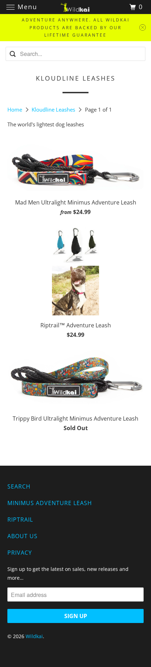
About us (22, 536)
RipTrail (20, 519)
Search (19, 486)
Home (15, 109)
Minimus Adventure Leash (49, 503)
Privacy (19, 552)
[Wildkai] (75, 7)
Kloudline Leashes (54, 109)
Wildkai (34, 636)
